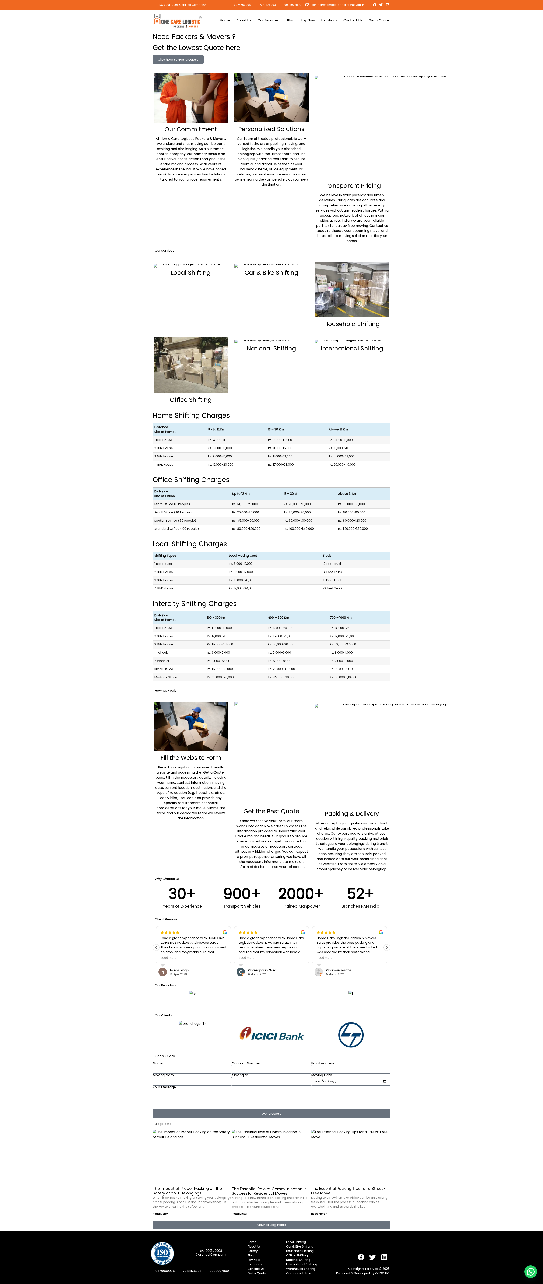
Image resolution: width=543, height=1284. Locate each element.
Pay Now (308, 20)
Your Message (164, 1087)
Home (225, 20)
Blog (290, 20)
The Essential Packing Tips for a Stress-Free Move (348, 1191)
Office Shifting (191, 400)
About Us (243, 20)
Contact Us (352, 20)
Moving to (240, 1075)
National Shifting (271, 348)
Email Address (322, 1063)
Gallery (253, 1251)
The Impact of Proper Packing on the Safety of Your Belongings (187, 1191)
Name (158, 1063)
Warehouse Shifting (300, 1269)
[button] (387, 947)
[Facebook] (374, 5)
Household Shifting (352, 324)
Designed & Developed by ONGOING (362, 1273)
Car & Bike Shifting (271, 273)
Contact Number (246, 1063)
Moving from (163, 1075)
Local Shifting (191, 273)
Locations (329, 20)
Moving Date (321, 1075)
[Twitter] (381, 5)
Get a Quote (379, 20)
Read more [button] (168, 958)
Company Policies (299, 1273)
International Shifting (352, 348)
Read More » (160, 1213)
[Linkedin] (387, 5)
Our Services (268, 20)
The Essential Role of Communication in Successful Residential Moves (269, 1191)
